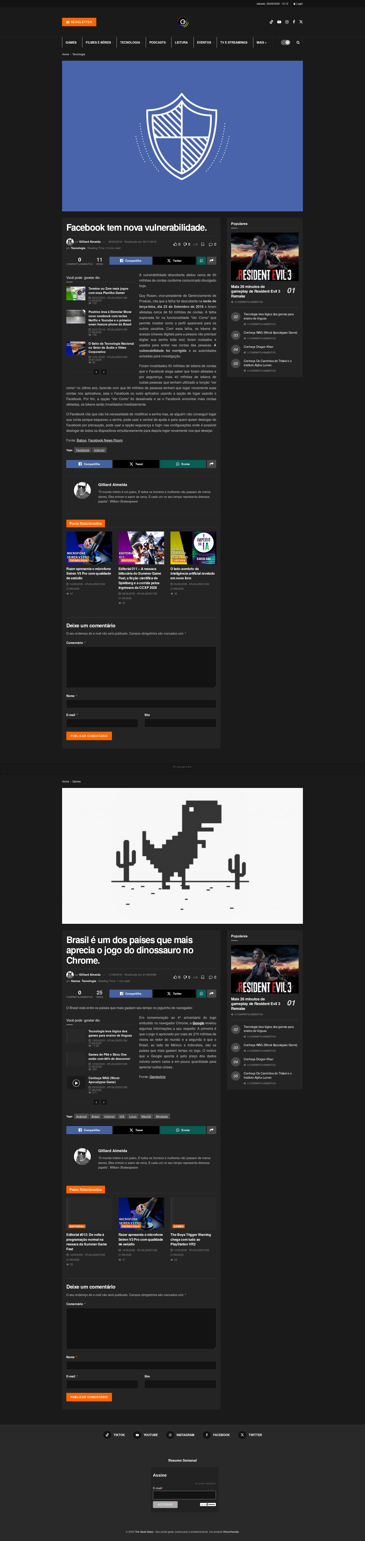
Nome (72, 696)
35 (175, 593)
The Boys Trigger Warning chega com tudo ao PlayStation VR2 (190, 1239)
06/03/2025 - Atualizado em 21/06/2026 (108, 299)
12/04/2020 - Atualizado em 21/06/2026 (108, 1065)
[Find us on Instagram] (287, 22)
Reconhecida (231, 1531)
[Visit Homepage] (183, 22)
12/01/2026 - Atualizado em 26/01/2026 (108, 358)
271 (94, 1092)
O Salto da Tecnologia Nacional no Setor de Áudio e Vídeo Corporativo (111, 347)
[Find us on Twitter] (301, 21)
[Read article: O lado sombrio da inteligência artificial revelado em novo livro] (193, 548)
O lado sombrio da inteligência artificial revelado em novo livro (192, 573)
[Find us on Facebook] (294, 22)
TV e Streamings (233, 42)
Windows (162, 1116)
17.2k (95, 1045)
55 (71, 1264)
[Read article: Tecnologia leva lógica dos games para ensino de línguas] (75, 1036)
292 (94, 1069)
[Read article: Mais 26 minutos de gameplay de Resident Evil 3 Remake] (265, 257)
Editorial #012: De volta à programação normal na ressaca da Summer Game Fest (86, 1241)
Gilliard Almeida (90, 242)
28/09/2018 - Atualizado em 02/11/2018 (132, 242)
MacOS (146, 1116)
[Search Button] (298, 42)
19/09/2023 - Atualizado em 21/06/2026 (108, 1041)
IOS (122, 1116)
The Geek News (144, 1531)
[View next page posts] (104, 372)
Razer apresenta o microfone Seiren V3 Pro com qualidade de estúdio (88, 573)
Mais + (262, 42)
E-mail (72, 715)
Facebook (82, 450)
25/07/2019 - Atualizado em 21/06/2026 (108, 331)
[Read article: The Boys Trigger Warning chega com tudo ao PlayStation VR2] (193, 1214)
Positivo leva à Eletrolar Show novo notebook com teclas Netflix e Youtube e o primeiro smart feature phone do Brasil (110, 318)
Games (71, 42)
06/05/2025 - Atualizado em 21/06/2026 (108, 1088)
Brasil (95, 1116)
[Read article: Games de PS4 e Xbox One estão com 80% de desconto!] (75, 1059)
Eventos (204, 42)
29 (175, 1259)
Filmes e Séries (98, 42)
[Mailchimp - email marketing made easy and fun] (208, 1504)
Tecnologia (130, 42)
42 (123, 603)
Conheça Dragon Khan (258, 346)
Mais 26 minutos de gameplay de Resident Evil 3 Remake (255, 291)
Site (147, 715)
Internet (99, 450)
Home (65, 54)
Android (81, 1116)
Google (198, 1022)
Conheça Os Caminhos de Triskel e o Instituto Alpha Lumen (267, 363)
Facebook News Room (105, 440)
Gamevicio (158, 1076)
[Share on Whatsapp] (201, 261)
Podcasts (157, 42)
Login (299, 3)
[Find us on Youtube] (279, 22)
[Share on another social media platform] (211, 261)
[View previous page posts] (96, 372)
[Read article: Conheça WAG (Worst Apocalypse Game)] (75, 1082)
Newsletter (81, 22)
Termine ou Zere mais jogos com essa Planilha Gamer (108, 290)
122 (94, 303)
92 (93, 362)
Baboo (82, 440)
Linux (133, 1116)
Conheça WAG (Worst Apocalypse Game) (270, 332)
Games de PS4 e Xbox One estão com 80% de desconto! (109, 1056)
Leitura (181, 42)
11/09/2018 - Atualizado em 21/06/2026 (132, 974)
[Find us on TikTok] (271, 21)
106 (94, 334)
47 (71, 593)
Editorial (129, 560)
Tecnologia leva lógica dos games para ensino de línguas (269, 316)
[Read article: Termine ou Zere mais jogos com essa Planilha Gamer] (75, 293)
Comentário (76, 642)
